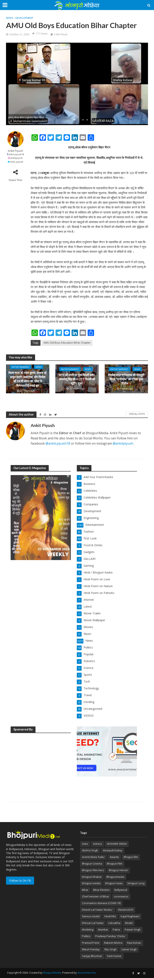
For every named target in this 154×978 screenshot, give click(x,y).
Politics (86, 936)
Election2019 (125, 909)
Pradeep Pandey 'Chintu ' (110, 936)
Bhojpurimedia (115, 877)
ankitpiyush (16, 157)
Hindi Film (110, 916)
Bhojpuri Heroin (118, 870)
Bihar (85, 890)
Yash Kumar (114, 956)
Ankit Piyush (15, 151)
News (9, 18)
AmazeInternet (86, 972)
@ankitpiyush (123, 443)
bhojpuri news (114, 883)
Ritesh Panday (91, 949)
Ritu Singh (110, 949)
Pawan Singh (133, 929)
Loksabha (114, 923)
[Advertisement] (41, 762)
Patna (116, 929)
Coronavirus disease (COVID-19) (101, 903)
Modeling (87, 929)
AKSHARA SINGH (117, 844)
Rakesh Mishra (113, 943)
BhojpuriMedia (52, 972)
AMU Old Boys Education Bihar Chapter (67, 342)
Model (129, 923)
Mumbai (103, 929)
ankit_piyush (16, 161)
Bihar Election (101, 890)
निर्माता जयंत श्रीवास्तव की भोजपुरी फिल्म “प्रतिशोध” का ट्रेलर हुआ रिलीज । (126, 379)
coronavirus (121, 896)
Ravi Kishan (134, 943)
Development (24, 18)
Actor (85, 844)
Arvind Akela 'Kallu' (93, 857)
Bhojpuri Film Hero (93, 870)
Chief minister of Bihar (95, 896)
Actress (97, 844)
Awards (114, 857)
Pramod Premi (90, 943)
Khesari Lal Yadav (92, 923)
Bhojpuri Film (114, 863)
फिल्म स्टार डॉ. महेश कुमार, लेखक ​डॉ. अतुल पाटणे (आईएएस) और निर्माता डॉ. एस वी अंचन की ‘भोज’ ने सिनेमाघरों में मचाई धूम (27, 379)
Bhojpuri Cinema (92, 863)
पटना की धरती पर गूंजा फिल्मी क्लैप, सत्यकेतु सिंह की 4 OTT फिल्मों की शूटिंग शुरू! (77, 379)
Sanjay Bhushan (92, 956)
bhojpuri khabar (92, 877)
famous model (91, 916)
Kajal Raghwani (130, 916)
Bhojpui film (131, 857)
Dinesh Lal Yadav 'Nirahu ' (97, 909)
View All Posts (137, 414)
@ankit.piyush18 (58, 443)
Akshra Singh (90, 850)
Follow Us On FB (20, 880)
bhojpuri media (91, 883)
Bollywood (120, 890)
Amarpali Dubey (112, 850)
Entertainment (21, 366)
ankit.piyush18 (16, 154)
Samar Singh (129, 949)
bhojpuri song (136, 883)
